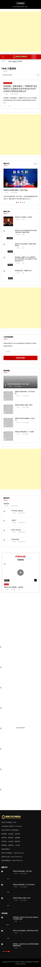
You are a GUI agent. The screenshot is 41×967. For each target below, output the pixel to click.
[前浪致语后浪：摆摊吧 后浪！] (8, 275)
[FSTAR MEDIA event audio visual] (10, 717)
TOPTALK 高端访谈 (17, 511)
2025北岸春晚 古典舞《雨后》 (20, 6)
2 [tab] (18, 202)
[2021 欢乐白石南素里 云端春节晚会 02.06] (8, 248)
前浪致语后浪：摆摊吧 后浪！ (24, 271)
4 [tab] (22, 202)
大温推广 (13, 520)
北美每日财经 (15, 539)
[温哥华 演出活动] (6, 532)
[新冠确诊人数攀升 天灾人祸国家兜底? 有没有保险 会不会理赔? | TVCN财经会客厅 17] (8, 261)
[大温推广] (6, 523)
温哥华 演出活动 (16, 530)
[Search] (38, 56)
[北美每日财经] (6, 542)
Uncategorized (8, 83)
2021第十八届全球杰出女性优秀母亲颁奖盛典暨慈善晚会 (26, 945)
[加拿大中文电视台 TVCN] (20, 56)
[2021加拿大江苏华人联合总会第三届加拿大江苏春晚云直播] (6, 921)
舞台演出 (6, 584)
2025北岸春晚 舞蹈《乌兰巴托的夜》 (25, 392)
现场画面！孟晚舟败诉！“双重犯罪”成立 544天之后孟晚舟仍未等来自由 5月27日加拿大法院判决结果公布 (20, 89)
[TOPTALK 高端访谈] (6, 513)
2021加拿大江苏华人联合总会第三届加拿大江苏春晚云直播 (26, 918)
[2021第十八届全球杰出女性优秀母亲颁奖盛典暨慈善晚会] (6, 948)
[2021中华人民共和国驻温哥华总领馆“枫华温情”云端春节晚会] (8, 234)
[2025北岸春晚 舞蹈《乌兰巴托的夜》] (8, 396)
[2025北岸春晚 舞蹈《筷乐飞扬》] (20, 382)
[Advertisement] (20, 31)
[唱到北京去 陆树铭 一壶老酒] (8, 221)
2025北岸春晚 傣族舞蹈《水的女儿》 (25, 419)
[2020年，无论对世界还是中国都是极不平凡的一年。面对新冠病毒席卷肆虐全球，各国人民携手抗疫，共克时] (10, 676)
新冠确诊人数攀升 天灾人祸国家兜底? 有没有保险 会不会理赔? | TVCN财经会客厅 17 (26, 259)
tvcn (6, 94)
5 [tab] (24, 202)
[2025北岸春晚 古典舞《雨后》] (8, 409)
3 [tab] (20, 202)
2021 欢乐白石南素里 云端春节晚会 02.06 (25, 245)
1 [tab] (16, 202)
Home (3, 61)
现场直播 (6, 504)
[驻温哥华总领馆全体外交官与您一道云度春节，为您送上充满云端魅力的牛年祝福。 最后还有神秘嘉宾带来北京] (10, 656)
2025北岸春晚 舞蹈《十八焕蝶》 (25, 432)
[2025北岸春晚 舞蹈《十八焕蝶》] (8, 436)
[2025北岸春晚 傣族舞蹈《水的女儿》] (8, 422)
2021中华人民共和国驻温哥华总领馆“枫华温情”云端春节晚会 (26, 231)
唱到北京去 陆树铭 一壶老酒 (23, 217)
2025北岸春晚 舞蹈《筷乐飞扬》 (16, 190)
